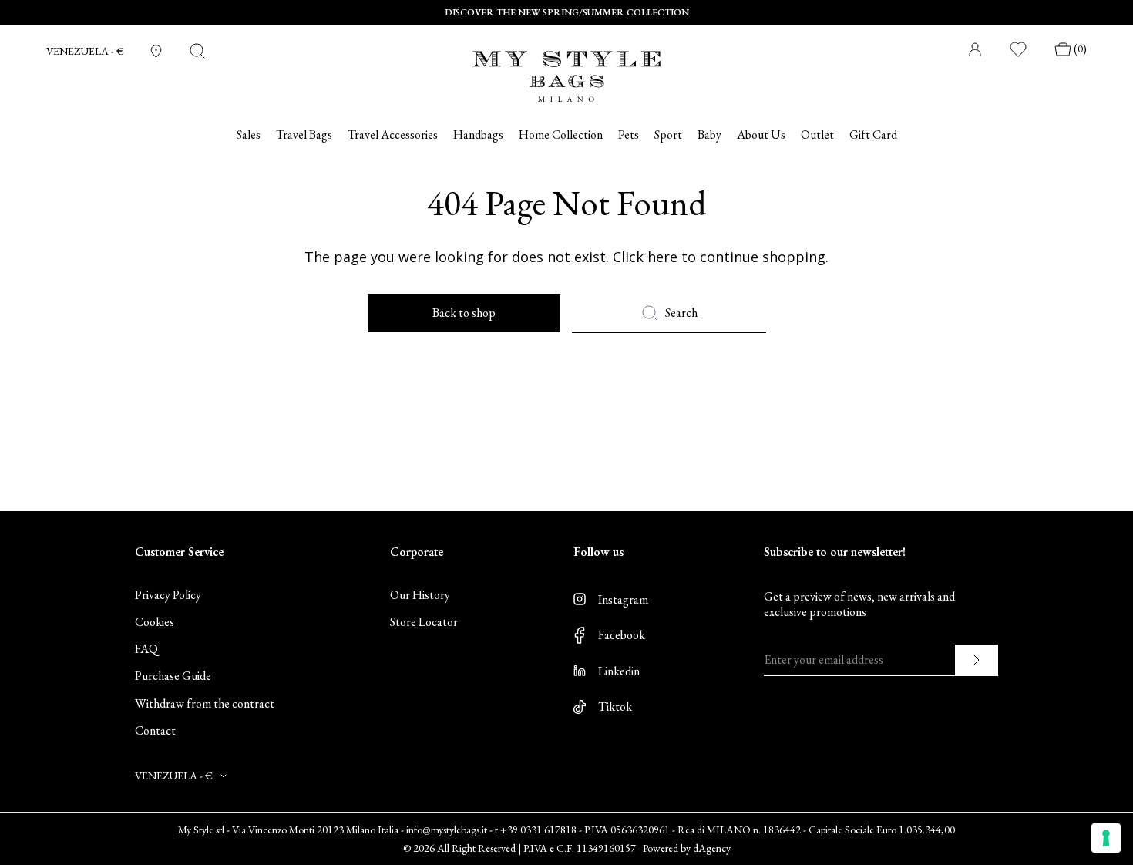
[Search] (197, 51)
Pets (628, 135)
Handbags (478, 135)
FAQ (146, 649)
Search (681, 313)
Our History (420, 595)
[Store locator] (156, 51)
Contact (155, 730)
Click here (645, 256)
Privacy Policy (168, 595)
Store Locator (424, 622)
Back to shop (464, 313)
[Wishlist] (1019, 49)
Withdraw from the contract (204, 703)
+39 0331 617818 (538, 829)
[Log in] (975, 49)
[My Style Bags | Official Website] (566, 67)
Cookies (154, 622)
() (1080, 49)
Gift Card (873, 135)
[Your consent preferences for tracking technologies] (1106, 838)
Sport (668, 135)
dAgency (712, 848)
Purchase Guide (173, 676)
